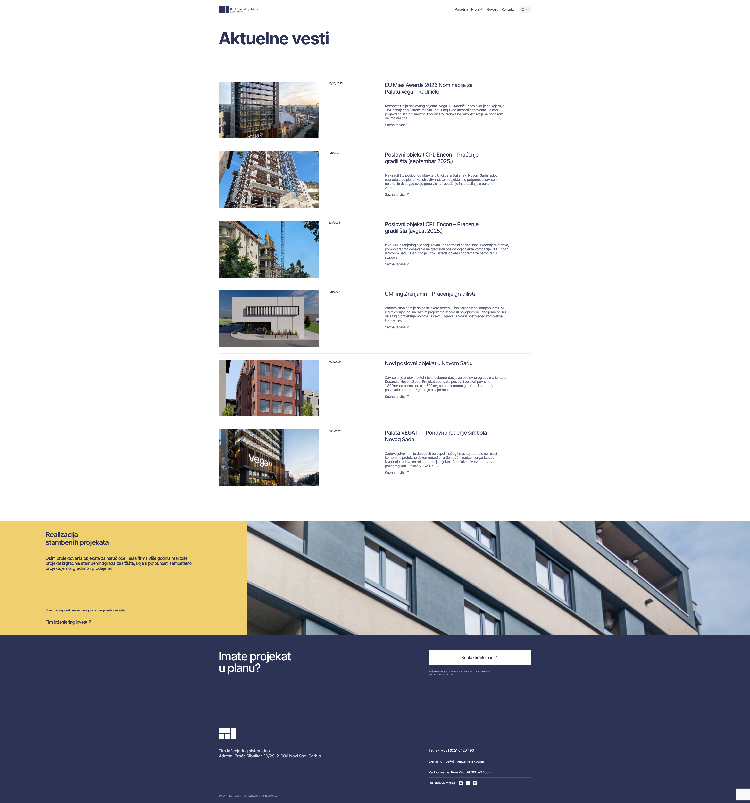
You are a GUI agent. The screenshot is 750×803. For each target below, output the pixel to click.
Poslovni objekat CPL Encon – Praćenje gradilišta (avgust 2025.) (432, 227)
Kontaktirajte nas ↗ (480, 657)
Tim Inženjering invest (66, 622)
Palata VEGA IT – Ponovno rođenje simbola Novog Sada (436, 436)
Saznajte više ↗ (397, 125)
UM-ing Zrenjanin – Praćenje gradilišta (431, 293)
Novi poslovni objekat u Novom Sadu (428, 363)
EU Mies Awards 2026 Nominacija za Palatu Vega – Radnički (429, 88)
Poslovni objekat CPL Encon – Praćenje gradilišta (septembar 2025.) (432, 158)
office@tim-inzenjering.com (462, 761)
